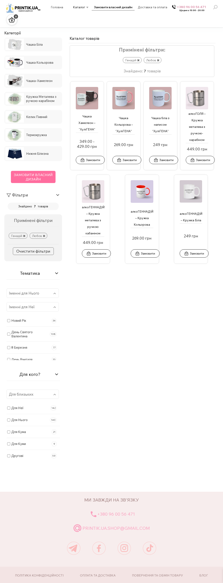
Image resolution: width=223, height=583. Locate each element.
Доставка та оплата (152, 7)
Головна (57, 7)
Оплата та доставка (98, 575)
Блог (203, 575)
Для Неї (33, 408)
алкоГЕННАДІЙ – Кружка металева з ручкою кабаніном (93, 220)
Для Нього (33, 420)
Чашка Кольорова (39, 62)
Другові (33, 456)
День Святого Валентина (33, 334)
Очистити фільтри (33, 251)
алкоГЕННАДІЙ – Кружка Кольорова (142, 218)
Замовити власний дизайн (113, 7)
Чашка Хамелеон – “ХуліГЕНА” (86, 122)
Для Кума (33, 432)
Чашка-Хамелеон (39, 81)
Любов (37, 236)
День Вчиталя (33, 359)
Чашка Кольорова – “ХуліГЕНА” (123, 124)
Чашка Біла (34, 44)
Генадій (16, 236)
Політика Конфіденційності (39, 575)
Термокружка (36, 135)
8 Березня (33, 347)
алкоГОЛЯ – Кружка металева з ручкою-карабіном (197, 127)
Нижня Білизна (37, 154)
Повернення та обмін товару (157, 575)
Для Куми (33, 444)
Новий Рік (33, 320)
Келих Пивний (36, 117)
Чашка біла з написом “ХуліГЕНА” (160, 124)
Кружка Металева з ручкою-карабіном (41, 99)
